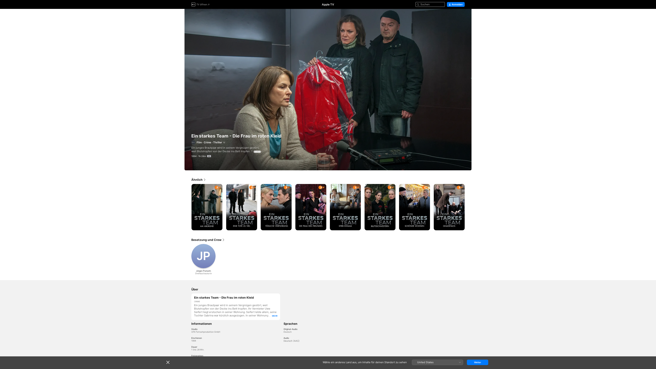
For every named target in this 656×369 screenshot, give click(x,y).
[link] (198, 180)
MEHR (257, 152)
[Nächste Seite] (468, 207)
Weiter (477, 362)
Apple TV (328, 4)
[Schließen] (167, 362)
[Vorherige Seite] (188, 207)
